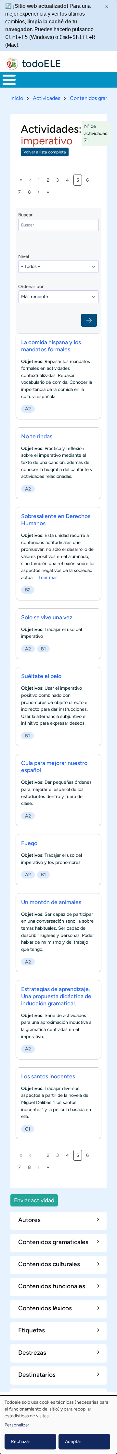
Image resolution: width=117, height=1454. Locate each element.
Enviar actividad (34, 1200)
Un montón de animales (51, 902)
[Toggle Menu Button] (9, 80)
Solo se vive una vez (46, 617)
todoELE (41, 63)
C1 (27, 1129)
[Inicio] (11, 63)
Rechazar (20, 1441)
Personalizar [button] (17, 1425)
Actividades (46, 98)
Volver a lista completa (44, 152)
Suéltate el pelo (41, 675)
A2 (28, 409)
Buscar (25, 215)
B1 (43, 649)
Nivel (23, 256)
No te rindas (36, 436)
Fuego (29, 843)
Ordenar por (31, 286)
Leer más (48, 577)
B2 (28, 590)
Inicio (16, 98)
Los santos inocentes (48, 1076)
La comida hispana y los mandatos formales (51, 346)
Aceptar (73, 1441)
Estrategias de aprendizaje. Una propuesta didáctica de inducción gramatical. (56, 996)
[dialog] (58, 1425)
